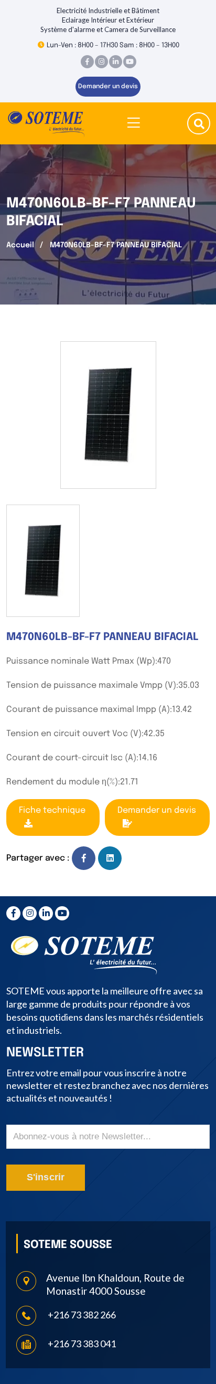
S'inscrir (46, 1177)
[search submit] (199, 125)
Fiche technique (52, 810)
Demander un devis (108, 86)
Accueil (20, 245)
